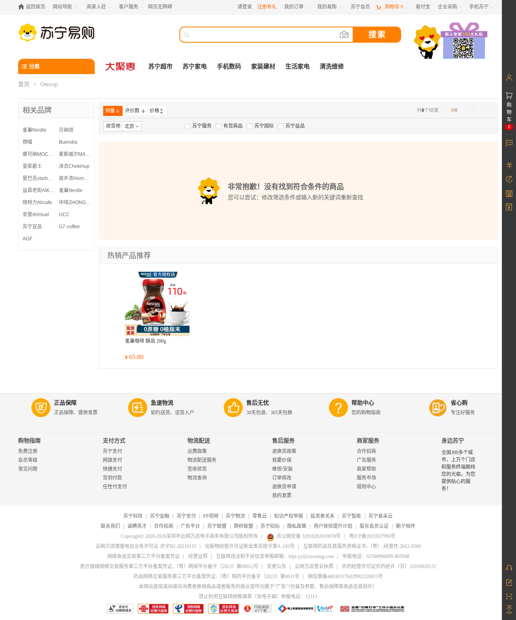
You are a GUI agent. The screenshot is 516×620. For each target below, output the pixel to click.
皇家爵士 (32, 166)
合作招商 (366, 451)
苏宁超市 (160, 66)
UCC (64, 214)
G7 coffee (69, 226)
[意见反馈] (509, 582)
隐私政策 (296, 526)
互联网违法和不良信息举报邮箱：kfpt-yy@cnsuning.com (275, 556)
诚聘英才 (137, 526)
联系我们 (110, 526)
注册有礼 (267, 7)
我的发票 (281, 495)
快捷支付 (112, 469)
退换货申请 (284, 487)
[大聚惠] (121, 66)
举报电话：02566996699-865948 (375, 556)
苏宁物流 (235, 516)
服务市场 (366, 478)
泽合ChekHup (74, 166)
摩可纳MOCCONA (39, 154)
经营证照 (198, 556)
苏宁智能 (351, 516)
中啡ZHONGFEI (75, 202)
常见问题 (27, 469)
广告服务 (366, 460)
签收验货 (197, 469)
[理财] (509, 165)
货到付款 (112, 478)
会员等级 (27, 460)
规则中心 (366, 487)
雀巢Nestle (34, 130)
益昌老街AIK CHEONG (39, 190)
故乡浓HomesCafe (75, 178)
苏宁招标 (270, 526)
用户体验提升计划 (333, 526)
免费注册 (27, 451)
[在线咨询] (509, 568)
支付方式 (114, 441)
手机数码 (229, 66)
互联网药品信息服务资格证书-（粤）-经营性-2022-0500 (362, 546)
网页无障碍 (160, 7)
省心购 (459, 403)
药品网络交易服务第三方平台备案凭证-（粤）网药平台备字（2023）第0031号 (216, 576)
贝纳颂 (66, 130)
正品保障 (65, 403)
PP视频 (210, 516)
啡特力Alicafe (37, 202)
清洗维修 (332, 66)
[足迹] (509, 179)
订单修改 (281, 478)
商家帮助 (366, 469)
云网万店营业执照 (314, 566)
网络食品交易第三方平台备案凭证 (143, 556)
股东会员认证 (374, 526)
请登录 (244, 7)
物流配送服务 (201, 460)
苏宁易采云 (380, 516)
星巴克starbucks (39, 178)
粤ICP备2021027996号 (372, 536)
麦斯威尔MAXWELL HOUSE (75, 154)
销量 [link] (110, 111)
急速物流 (162, 403)
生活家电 (297, 66)
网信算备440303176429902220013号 (345, 576)
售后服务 (283, 441)
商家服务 (368, 441)
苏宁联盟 (217, 526)
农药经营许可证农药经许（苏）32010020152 (389, 566)
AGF (27, 239)
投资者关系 (322, 516)
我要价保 (281, 460)
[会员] (509, 78)
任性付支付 (115, 487)
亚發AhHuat (36, 214)
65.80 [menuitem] (134, 356)
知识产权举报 (288, 516)
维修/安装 (282, 469)
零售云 (259, 516)
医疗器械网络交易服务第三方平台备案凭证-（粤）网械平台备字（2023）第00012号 (169, 566)
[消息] (509, 143)
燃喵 (27, 142)
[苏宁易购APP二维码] (509, 596)
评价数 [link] (132, 111)
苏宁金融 (159, 516)
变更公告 (276, 566)
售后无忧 (257, 403)
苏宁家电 (195, 66)
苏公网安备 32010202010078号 (309, 536)
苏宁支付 (112, 451)
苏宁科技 (133, 516)
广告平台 (190, 526)
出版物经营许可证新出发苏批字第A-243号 (250, 546)
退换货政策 (284, 451)
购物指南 (29, 441)
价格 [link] (154, 111)
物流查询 (197, 478)
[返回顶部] (509, 610)
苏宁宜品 (32, 226)
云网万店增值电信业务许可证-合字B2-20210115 (146, 546)
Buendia (68, 142)
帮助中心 (363, 403)
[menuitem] (198, 126)
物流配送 (198, 441)
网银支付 (112, 460)
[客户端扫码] (451, 42)
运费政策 (197, 451)
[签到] (509, 193)
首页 (23, 84)
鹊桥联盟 (243, 526)
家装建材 (263, 66)
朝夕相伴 (405, 526)
